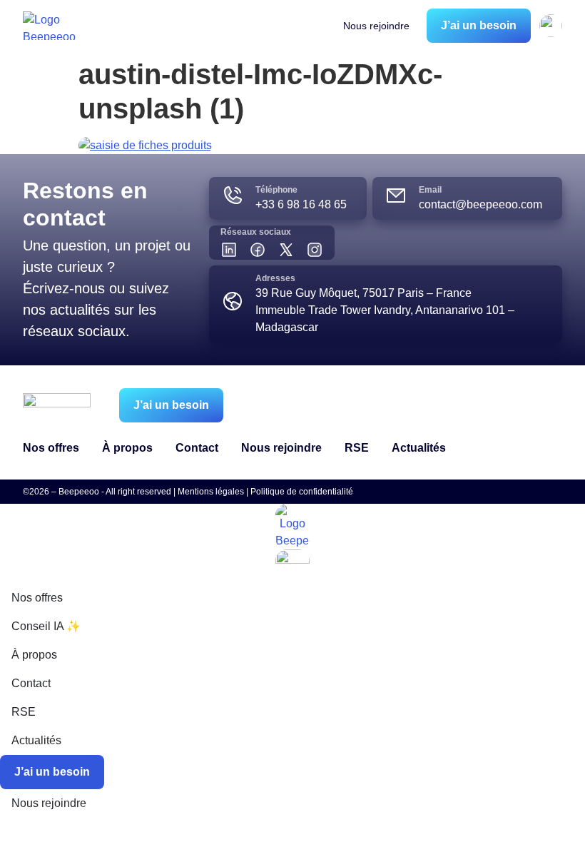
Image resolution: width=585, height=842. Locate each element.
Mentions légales (211, 492)
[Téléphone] (232, 195)
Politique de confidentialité (301, 492)
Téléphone (276, 190)
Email (430, 190)
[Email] (396, 195)
